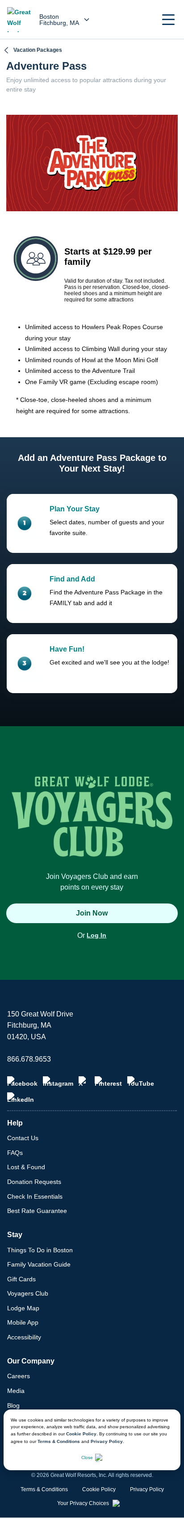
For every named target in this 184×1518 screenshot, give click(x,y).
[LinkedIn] (20, 1097)
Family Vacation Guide (39, 1264)
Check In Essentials (35, 1196)
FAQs (15, 1152)
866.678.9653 (29, 1059)
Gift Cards (21, 1279)
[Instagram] (58, 1081)
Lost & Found (26, 1167)
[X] (84, 1081)
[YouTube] (140, 1081)
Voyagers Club (27, 1293)
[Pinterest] (108, 1081)
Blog (13, 1405)
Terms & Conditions (59, 1441)
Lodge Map (23, 1308)
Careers (18, 1376)
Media (16, 1390)
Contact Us (22, 1138)
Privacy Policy (107, 1441)
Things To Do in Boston (40, 1250)
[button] (168, 19)
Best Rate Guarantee (37, 1210)
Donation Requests (34, 1181)
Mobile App (22, 1322)
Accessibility (24, 1337)
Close (87, 1457)
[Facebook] (22, 1081)
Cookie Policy (81, 1433)
